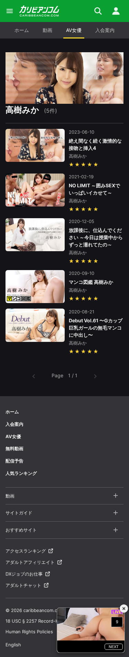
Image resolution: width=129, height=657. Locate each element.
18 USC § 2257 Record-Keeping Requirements (55, 621)
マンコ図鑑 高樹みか (91, 282)
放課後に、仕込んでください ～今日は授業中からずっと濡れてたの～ (96, 237)
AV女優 (74, 30)
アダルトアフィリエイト (30, 562)
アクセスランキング (26, 551)
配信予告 (14, 461)
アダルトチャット (23, 585)
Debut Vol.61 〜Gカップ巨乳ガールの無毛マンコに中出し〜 (95, 328)
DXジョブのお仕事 (24, 574)
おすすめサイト (21, 530)
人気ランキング (21, 473)
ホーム (21, 30)
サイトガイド (19, 512)
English (13, 644)
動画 (47, 30)
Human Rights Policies (29, 631)
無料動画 (14, 448)
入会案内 (105, 30)
